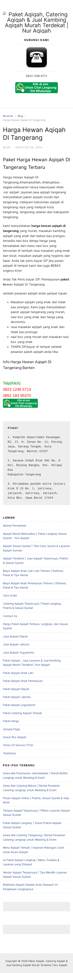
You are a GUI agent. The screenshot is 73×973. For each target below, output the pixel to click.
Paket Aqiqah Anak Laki (18, 672)
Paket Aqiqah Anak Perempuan (23, 680)
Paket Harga (11, 721)
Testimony (9, 753)
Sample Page (11, 729)
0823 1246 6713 (36, 75)
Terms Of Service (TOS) (18, 745)
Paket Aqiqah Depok (16, 689)
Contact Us (10, 616)
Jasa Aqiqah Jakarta (16, 644)
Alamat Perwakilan (14, 525)
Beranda (8, 115)
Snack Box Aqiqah (14, 737)
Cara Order (10, 595)
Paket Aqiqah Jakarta (17, 697)
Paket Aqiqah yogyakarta (19, 705)
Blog (20, 115)
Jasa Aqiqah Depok (15, 636)
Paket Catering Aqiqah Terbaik (22, 713)
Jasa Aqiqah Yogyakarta (18, 652)
